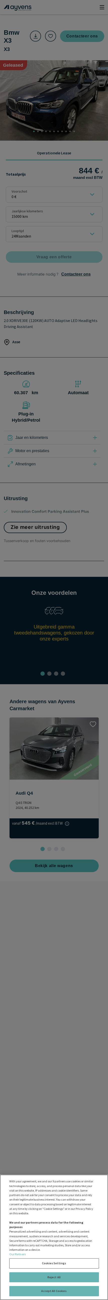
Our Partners (17, 1254)
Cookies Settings (54, 1263)
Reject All (54, 1277)
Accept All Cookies (54, 1291)
